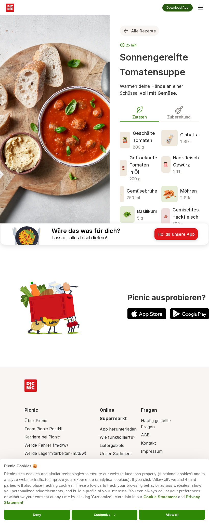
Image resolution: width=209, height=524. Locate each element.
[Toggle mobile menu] (200, 8)
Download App (177, 7)
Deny (37, 514)
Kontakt (148, 443)
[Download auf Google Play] (189, 313)
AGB (145, 434)
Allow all (172, 514)
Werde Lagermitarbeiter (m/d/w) (55, 453)
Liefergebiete (112, 445)
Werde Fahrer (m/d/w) (46, 445)
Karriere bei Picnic (42, 436)
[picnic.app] (10, 8)
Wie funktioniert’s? (117, 437)
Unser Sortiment (116, 453)
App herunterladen (118, 429)
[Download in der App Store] (146, 313)
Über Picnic (35, 420)
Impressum (152, 451)
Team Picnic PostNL (43, 428)
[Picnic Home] (30, 385)
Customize (102, 514)
